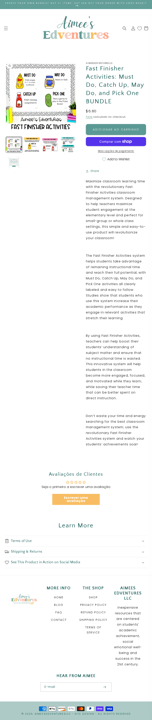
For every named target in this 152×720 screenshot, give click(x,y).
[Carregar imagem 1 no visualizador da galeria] (14, 145)
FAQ (58, 612)
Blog (58, 605)
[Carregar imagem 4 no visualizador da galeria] (68, 145)
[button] (6, 28)
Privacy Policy (93, 605)
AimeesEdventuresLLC (53, 714)
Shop (93, 597)
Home (59, 597)
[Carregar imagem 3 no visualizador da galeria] (50, 145)
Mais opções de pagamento (116, 151)
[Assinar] (104, 687)
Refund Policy (93, 612)
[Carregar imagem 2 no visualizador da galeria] (32, 145)
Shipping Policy (93, 620)
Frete (89, 116)
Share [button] (94, 171)
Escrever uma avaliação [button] (76, 499)
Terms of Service (93, 629)
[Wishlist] (140, 28)
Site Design (84, 714)
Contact (59, 620)
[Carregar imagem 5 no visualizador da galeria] (14, 163)
